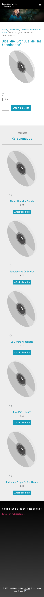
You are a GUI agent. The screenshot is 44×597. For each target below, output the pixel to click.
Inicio (4, 29)
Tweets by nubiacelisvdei (13, 514)
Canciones (14, 29)
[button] (40, 5)
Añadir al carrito (21, 107)
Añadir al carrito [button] (22, 211)
